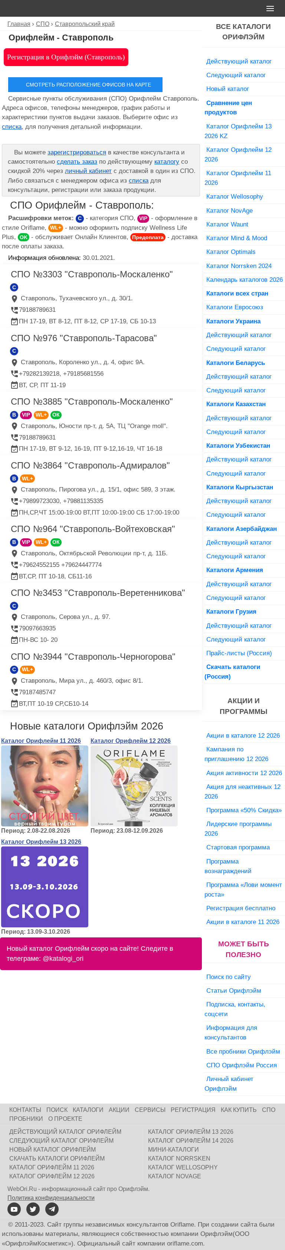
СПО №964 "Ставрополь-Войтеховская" (93, 529)
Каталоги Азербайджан (241, 528)
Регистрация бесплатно (240, 908)
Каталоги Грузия (231, 611)
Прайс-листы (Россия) (239, 653)
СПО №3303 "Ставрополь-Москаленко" (92, 274)
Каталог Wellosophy (234, 196)
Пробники (26, 1119)
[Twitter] (33, 1209)
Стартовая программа (238, 847)
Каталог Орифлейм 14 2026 (190, 1141)
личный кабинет (88, 170)
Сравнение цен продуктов (228, 107)
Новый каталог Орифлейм (52, 1149)
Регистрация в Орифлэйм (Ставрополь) (66, 57)
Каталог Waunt (227, 224)
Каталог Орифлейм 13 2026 (41, 842)
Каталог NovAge (229, 210)
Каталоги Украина (233, 321)
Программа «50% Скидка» (244, 810)
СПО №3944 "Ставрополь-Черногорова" (93, 657)
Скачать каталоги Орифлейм (57, 1158)
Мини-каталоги (173, 1149)
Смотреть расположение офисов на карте (88, 85)
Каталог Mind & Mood (236, 238)
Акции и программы (244, 706)
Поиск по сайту (228, 976)
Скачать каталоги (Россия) (232, 671)
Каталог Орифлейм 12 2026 (131, 741)
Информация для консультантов (230, 1032)
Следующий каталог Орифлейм (61, 1141)
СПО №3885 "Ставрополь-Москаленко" (92, 401)
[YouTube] (14, 1209)
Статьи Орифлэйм (233, 990)
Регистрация (193, 1110)
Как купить (239, 1110)
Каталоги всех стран (237, 293)
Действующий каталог (239, 61)
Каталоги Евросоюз (234, 307)
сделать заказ (77, 161)
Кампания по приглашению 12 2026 (236, 754)
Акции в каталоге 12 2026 (243, 735)
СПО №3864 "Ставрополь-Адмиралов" (90, 465)
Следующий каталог (236, 75)
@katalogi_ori (63, 958)
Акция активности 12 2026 (244, 773)
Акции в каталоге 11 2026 (242, 922)
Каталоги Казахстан (236, 404)
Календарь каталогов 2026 (244, 279)
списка (12, 126)
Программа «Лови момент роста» (243, 889)
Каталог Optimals (231, 251)
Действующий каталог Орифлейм (65, 1132)
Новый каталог (227, 88)
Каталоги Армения (234, 570)
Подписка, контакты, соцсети (234, 1009)
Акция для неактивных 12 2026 (242, 791)
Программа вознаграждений (228, 866)
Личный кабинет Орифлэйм (228, 1083)
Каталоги (88, 1110)
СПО (268, 1110)
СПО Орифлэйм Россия (241, 1065)
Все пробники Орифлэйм (243, 1051)
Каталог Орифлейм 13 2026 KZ (238, 131)
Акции (119, 1110)
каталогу (166, 161)
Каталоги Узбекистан (238, 445)
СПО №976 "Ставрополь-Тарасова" (84, 338)
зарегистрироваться (77, 152)
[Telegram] (52, 1209)
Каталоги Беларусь (235, 362)
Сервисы (150, 1110)
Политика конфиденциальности (51, 1198)
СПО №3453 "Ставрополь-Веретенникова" (98, 593)
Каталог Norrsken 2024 (239, 266)
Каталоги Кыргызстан (239, 487)
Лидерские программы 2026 (238, 828)
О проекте (65, 1119)
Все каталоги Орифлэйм (243, 32)
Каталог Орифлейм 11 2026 (41, 741)
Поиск (57, 1110)
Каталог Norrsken (179, 1158)
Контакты (25, 1110)
